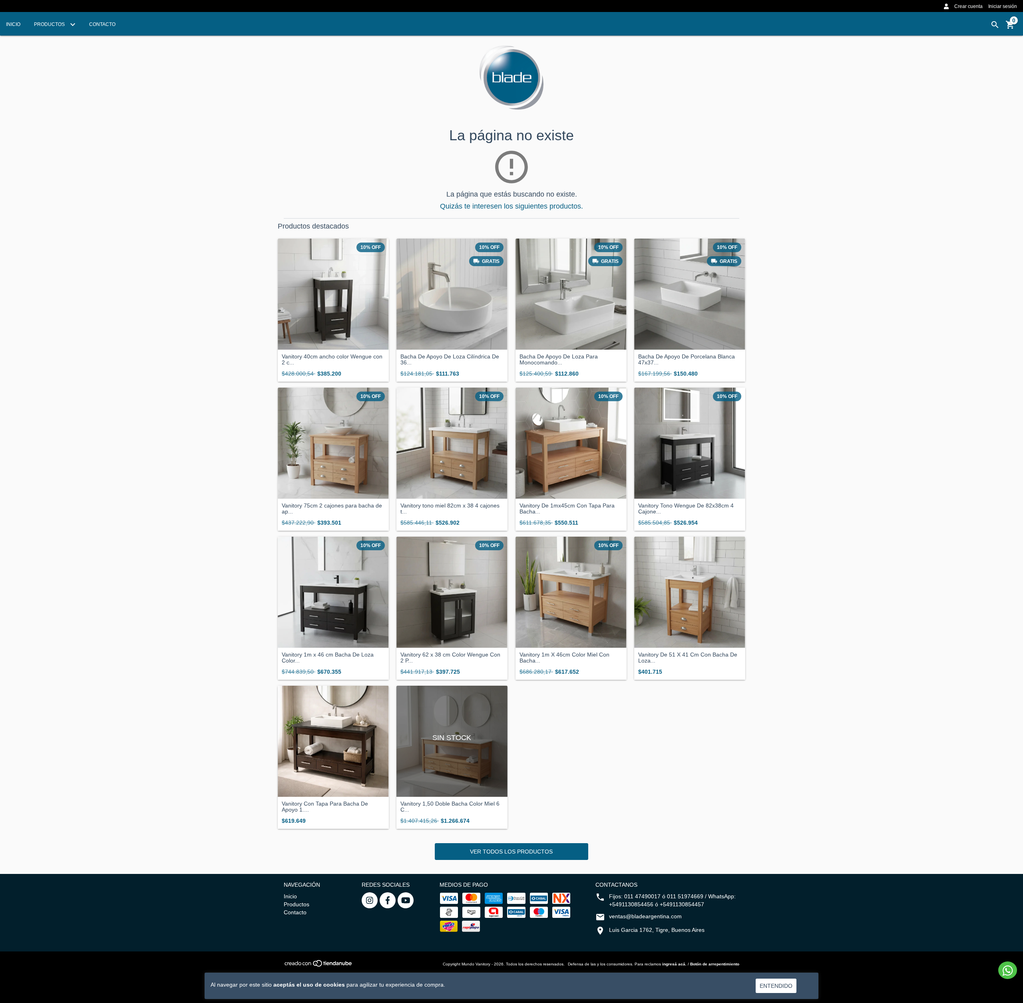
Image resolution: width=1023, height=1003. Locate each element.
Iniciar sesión (1002, 6)
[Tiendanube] (319, 965)
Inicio (13, 24)
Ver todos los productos (511, 851)
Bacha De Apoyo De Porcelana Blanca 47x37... (686, 360)
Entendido (776, 986)
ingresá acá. (674, 964)
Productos (50, 24)
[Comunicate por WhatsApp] (1007, 970)
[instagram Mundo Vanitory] (370, 900)
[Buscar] (995, 25)
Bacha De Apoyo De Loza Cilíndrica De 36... (449, 360)
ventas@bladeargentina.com (645, 916)
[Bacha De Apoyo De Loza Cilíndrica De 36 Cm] (452, 294)
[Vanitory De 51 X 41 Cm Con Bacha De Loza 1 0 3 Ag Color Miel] (689, 592)
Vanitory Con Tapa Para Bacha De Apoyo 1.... (325, 807)
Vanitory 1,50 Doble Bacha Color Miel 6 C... (450, 807)
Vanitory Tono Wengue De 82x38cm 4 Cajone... (686, 509)
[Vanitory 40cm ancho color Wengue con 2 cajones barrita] (333, 294)
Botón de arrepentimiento (714, 964)
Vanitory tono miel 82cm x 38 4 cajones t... (450, 509)
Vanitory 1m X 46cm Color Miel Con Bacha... (564, 658)
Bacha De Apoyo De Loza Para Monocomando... (558, 360)
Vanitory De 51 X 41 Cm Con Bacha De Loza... (687, 658)
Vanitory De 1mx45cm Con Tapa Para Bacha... (567, 509)
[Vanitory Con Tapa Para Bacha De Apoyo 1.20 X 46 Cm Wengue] (333, 741)
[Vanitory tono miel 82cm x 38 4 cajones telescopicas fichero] (452, 443)
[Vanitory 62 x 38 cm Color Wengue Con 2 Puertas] (452, 592)
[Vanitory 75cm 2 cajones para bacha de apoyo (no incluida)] (333, 443)
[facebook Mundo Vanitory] (388, 900)
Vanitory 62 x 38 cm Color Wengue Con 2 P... (450, 658)
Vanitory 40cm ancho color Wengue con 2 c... (332, 360)
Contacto (102, 24)
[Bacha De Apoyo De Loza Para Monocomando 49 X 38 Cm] (571, 294)
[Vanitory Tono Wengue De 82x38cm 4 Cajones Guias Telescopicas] (689, 443)
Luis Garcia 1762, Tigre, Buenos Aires (657, 930)
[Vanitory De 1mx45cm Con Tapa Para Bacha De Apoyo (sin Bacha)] (571, 443)
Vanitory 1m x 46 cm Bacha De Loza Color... (328, 658)
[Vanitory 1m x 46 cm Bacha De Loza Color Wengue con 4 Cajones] (333, 592)
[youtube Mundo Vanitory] (406, 900)
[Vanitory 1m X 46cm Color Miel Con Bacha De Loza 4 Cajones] (571, 592)
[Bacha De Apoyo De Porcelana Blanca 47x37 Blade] (689, 294)
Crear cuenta (968, 6)
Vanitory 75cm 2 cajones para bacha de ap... (332, 509)
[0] (1010, 27)
